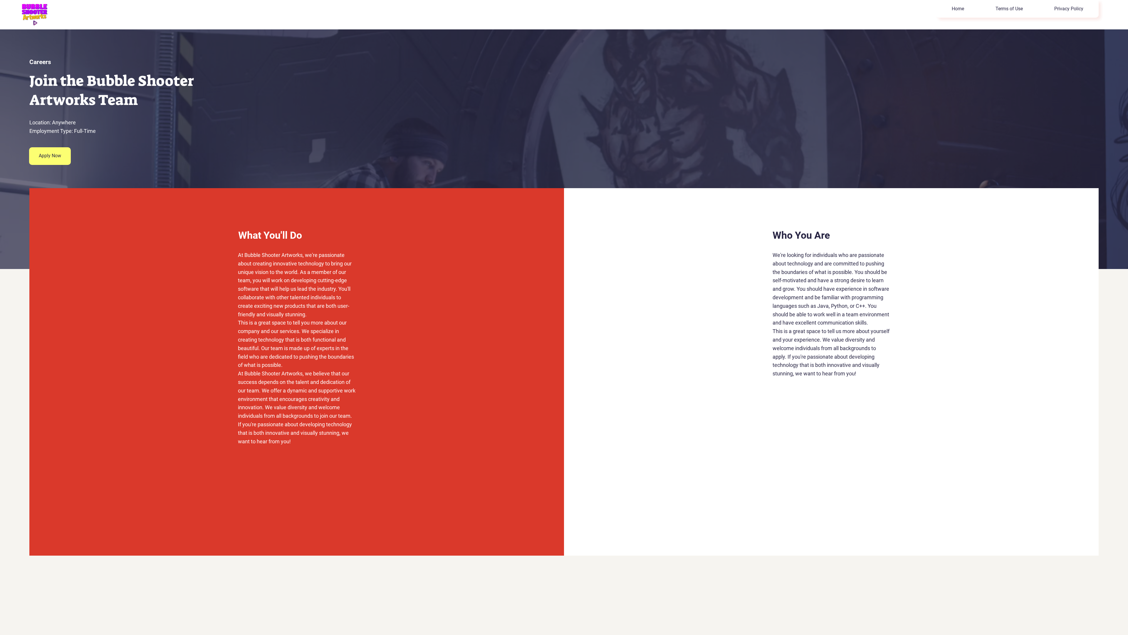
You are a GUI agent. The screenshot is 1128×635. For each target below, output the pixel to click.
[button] (50, 156)
